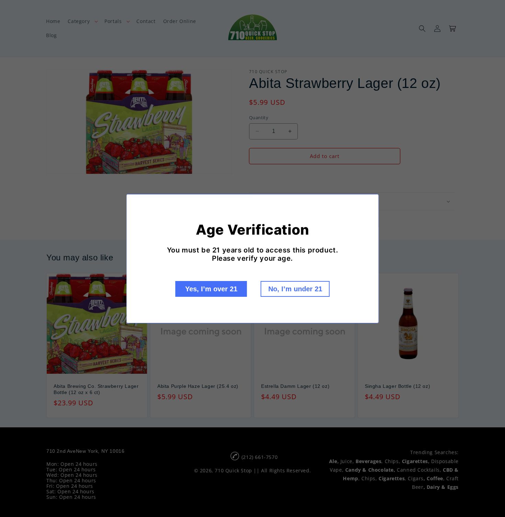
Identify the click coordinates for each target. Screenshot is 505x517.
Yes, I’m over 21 (211, 289)
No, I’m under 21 (295, 289)
